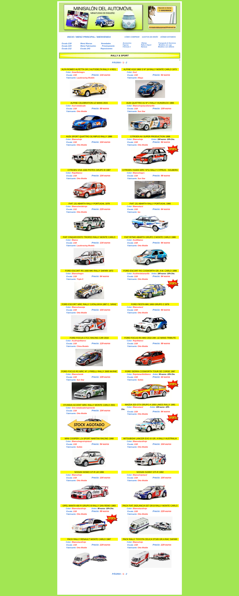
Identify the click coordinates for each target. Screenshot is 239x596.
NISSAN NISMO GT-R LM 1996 (89, 472)
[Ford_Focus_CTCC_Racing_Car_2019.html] (89, 365)
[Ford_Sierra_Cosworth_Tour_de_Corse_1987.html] (150, 399)
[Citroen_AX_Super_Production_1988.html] (150, 164)
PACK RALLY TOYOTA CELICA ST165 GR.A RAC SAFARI (150, 539)
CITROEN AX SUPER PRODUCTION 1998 (150, 136)
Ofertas (144, 43)
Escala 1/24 (66, 46)
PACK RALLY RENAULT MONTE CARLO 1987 (89, 539)
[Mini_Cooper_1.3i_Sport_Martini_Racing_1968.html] (89, 466)
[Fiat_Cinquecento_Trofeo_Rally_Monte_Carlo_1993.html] (89, 265)
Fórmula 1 (127, 47)
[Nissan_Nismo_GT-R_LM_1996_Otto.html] (89, 500)
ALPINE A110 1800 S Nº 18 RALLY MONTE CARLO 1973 (150, 69)
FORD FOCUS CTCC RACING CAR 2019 (89, 338)
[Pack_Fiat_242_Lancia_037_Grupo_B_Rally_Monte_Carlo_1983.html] (150, 533)
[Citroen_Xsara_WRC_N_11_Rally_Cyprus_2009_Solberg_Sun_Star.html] (150, 198)
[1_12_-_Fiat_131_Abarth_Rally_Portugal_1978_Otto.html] (89, 232)
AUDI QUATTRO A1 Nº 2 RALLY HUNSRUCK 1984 (150, 103)
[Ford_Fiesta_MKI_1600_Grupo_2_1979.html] (150, 332)
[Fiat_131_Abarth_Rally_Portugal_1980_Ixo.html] (150, 231)
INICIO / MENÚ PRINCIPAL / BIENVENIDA (89, 37)
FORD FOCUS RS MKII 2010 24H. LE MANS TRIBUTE (150, 338)
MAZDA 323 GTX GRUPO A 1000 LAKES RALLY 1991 (150, 404)
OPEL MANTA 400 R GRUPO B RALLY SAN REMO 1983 (89, 506)
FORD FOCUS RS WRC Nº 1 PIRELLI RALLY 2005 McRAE (89, 371)
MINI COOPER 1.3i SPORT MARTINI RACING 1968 (89, 438)
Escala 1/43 (85, 48)
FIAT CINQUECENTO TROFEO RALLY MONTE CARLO (89, 237)
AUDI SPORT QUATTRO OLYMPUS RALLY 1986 (89, 136)
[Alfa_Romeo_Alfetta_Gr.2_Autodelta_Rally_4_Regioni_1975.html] (89, 97)
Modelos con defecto (166, 47)
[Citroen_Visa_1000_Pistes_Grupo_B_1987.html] (89, 198)
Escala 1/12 (66, 48)
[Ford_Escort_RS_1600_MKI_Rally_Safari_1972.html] (89, 298)
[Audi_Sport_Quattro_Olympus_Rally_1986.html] (89, 164)
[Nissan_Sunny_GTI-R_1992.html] (150, 500)
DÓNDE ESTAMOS (168, 37)
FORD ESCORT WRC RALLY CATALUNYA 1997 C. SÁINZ (89, 304)
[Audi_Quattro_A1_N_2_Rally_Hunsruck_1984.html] (150, 131)
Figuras (126, 45)
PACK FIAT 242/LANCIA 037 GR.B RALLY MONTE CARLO (150, 506)
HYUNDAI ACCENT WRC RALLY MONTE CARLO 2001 (89, 405)
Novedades (106, 43)
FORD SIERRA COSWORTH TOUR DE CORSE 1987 (150, 371)
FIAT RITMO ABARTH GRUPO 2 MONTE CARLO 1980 (150, 237)
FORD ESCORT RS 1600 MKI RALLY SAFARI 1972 (89, 271)
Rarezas (144, 47)
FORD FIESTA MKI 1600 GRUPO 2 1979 (150, 304)
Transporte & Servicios (167, 43)
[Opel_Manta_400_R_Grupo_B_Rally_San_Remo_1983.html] (89, 533)
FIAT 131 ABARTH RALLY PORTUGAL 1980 (150, 203)
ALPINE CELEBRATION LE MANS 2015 (89, 103)
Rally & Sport (146, 45)
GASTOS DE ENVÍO (150, 37)
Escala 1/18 (66, 43)
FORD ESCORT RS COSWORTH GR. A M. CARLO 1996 (150, 271)
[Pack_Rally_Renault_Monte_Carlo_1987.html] (89, 567)
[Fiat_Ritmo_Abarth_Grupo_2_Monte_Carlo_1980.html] (150, 265)
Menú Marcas (86, 43)
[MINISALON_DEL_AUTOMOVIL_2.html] (119, 31)
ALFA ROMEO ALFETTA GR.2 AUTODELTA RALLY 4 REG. (89, 69)
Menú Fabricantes (88, 46)
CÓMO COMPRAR (131, 37)
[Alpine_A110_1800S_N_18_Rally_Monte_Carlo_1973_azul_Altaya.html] (150, 97)
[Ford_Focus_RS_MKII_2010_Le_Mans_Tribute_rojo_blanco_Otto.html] (150, 366)
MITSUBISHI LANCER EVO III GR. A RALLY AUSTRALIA (150, 438)
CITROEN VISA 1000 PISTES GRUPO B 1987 (89, 170)
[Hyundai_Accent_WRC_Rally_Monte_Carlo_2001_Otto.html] (89, 433)
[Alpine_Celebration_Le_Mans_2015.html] (89, 131)
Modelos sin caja (165, 45)
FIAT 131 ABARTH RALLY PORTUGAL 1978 (89, 203)
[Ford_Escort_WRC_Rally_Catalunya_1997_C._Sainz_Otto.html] (89, 332)
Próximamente (108, 46)
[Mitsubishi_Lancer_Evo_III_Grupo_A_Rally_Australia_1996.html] (150, 466)
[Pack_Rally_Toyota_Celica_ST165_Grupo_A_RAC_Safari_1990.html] (150, 567)
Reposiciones (106, 48)
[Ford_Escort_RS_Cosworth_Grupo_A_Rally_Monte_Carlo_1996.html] (150, 299)
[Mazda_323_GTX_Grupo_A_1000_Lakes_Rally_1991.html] (150, 433)
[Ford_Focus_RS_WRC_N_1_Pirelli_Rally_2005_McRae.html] (89, 399)
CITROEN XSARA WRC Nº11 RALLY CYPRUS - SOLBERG (150, 170)
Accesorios (127, 43)
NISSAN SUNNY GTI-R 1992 (150, 472)
